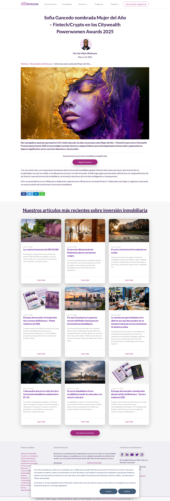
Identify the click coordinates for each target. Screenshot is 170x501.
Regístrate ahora (85, 162)
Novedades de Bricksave (41, 63)
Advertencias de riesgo (29, 463)
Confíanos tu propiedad (29, 483)
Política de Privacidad (28, 454)
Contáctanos (25, 480)
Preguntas (99, 4)
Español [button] (114, 4)
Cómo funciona (50, 4)
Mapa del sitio (26, 490)
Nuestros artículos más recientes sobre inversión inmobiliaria (85, 210)
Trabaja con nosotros (28, 461)
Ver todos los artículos (85, 433)
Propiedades (67, 4)
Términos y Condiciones (29, 456)
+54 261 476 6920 (94, 463)
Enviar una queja (26, 485)
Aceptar (108, 491)
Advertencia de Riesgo (110, 499)
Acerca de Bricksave (28, 458)
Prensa (23, 488)
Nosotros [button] (82, 4)
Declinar (127, 491)
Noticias (24, 63)
